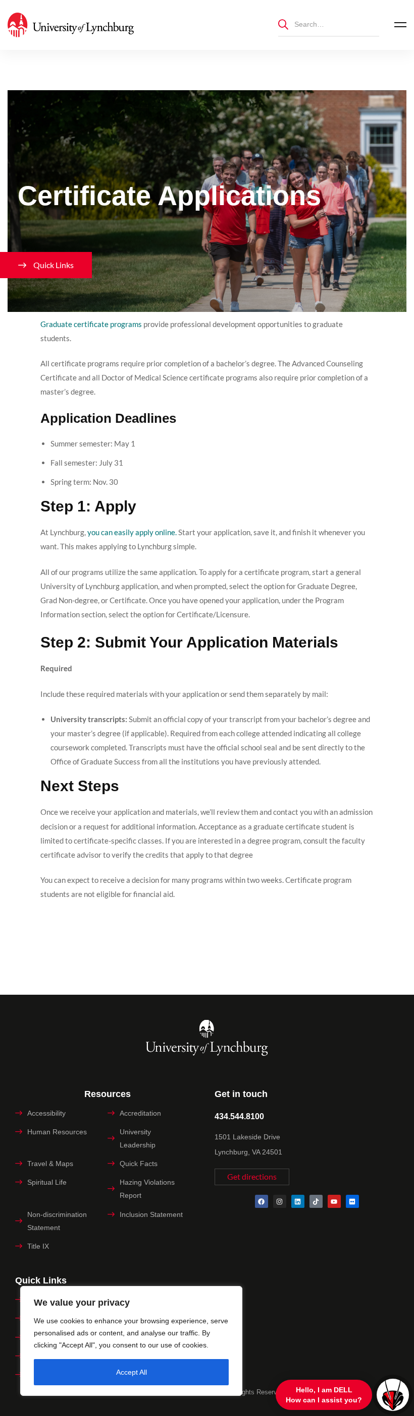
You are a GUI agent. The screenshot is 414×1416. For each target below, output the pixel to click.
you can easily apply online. (132, 532)
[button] (252, 1177)
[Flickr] (352, 1201)
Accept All (131, 1372)
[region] (131, 1341)
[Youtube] (334, 1201)
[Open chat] (393, 1395)
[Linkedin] (297, 1201)
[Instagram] (279, 1201)
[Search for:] (328, 24)
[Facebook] (261, 1201)
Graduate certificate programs (91, 324)
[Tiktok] (316, 1201)
